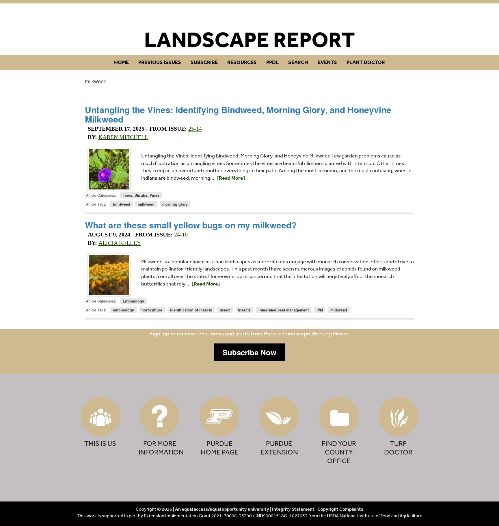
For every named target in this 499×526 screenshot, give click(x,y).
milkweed (146, 204)
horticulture (151, 310)
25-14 (195, 128)
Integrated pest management (283, 310)
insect (225, 310)
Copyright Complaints (340, 509)
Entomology (133, 301)
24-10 (181, 234)
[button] (249, 352)
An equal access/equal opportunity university (222, 509)
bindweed (121, 204)
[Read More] (231, 177)
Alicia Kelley (119, 243)
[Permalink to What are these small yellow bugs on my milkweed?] (109, 275)
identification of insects (191, 310)
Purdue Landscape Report (249, 16)
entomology (123, 310)
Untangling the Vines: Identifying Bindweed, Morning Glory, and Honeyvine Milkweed (238, 114)
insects (244, 310)
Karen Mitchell (123, 137)
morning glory (175, 204)
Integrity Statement (293, 509)
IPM (319, 310)
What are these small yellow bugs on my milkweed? (191, 225)
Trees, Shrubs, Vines (141, 195)
